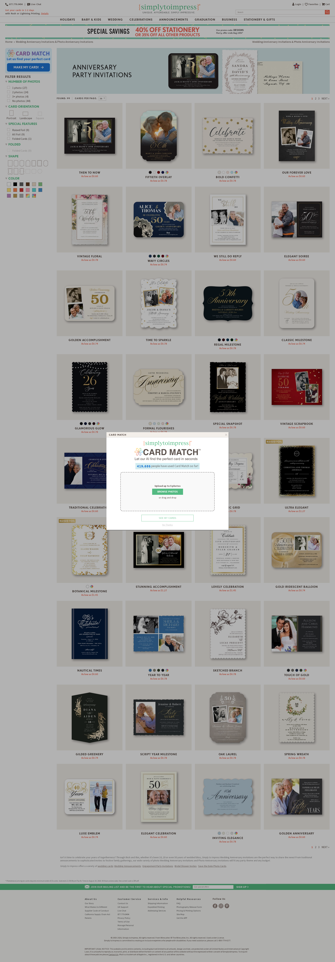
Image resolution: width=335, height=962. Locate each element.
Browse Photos (167, 491)
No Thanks (167, 524)
